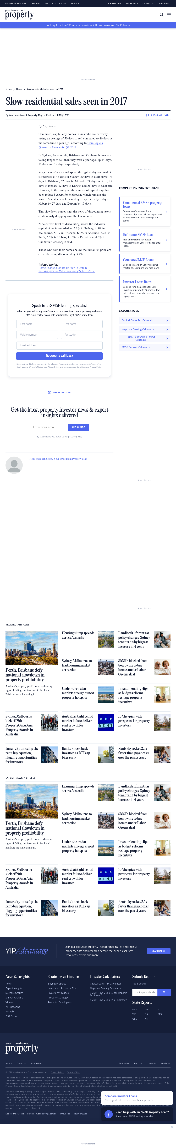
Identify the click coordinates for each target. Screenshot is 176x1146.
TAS (160, 1014)
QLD (134, 1019)
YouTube (165, 1064)
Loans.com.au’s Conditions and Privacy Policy (83, 367)
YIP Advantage (114, 3)
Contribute (165, 3)
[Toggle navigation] (168, 15)
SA (146, 1014)
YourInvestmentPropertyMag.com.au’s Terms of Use (80, 364)
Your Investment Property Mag (26, 115)
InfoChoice (65, 1114)
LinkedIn (62, 3)
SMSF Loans (123, 25)
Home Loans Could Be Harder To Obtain (62, 268)
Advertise (149, 3)
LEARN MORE (158, 951)
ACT (160, 1010)
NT (146, 1019)
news (19, 89)
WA (147, 1010)
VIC (134, 1014)
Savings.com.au (49, 1114)
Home (9, 89)
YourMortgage (80, 1114)
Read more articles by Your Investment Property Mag (58, 458)
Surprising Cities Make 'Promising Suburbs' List (66, 271)
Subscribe (78, 427)
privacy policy (75, 437)
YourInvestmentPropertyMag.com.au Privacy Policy (38, 367)
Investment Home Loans (95, 25)
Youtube (75, 3)
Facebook (36, 3)
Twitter (49, 3)
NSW (135, 1010)
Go (164, 992)
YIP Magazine (133, 3)
